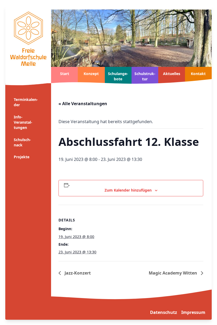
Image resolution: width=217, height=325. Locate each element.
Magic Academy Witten (173, 273)
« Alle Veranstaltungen (82, 103)
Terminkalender (26, 102)
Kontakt (198, 73)
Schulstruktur (144, 76)
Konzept (91, 73)
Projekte (21, 156)
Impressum (193, 312)
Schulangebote (118, 76)
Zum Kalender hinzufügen (128, 190)
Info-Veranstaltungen (23, 122)
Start (64, 73)
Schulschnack (22, 142)
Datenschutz (163, 312)
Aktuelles (171, 73)
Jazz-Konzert (77, 273)
